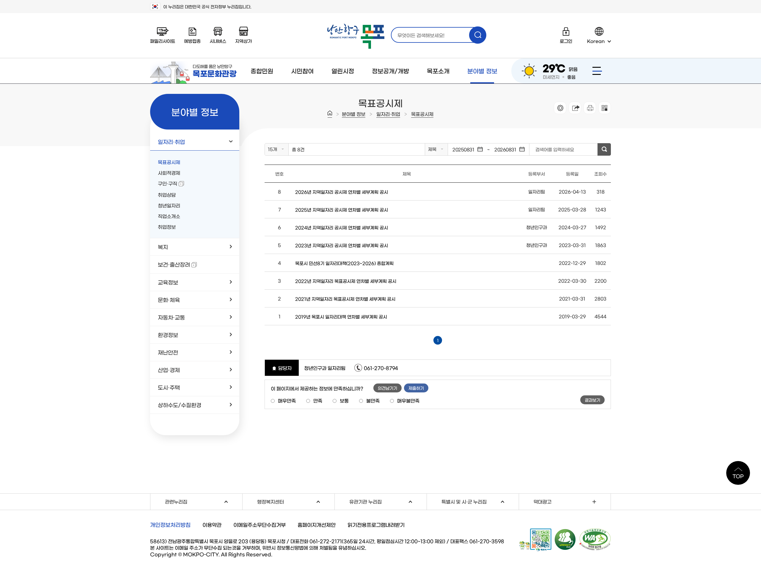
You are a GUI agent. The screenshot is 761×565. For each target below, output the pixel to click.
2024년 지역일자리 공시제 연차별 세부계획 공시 (341, 227)
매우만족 (287, 400)
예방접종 (192, 41)
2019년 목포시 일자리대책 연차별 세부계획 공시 (341, 316)
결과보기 (592, 400)
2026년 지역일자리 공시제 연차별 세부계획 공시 (341, 192)
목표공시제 (422, 113)
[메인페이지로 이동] (355, 36)
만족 (317, 400)
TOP (738, 476)
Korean (596, 41)
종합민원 (262, 71)
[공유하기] (575, 108)
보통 (344, 400)
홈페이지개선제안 (317, 524)
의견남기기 (387, 388)
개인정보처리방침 (170, 524)
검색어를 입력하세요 (554, 149)
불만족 (373, 400)
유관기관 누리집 (388, 501)
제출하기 (416, 388)
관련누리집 (203, 501)
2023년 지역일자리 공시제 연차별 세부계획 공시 (341, 245)
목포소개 (438, 71)
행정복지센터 (295, 501)
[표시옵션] (560, 108)
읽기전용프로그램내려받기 (376, 524)
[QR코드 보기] (604, 108)
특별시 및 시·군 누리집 (480, 501)
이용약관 (211, 524)
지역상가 (243, 41)
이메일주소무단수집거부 (259, 524)
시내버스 (218, 41)
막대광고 (542, 501)
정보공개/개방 (390, 71)
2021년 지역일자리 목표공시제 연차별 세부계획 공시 (345, 298)
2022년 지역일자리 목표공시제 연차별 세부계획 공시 (345, 281)
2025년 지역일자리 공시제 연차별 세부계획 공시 (341, 209)
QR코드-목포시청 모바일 (535, 539)
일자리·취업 (388, 113)
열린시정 (342, 71)
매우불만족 (408, 400)
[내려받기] (590, 108)
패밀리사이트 (162, 41)
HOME (330, 114)
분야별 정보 (482, 71)
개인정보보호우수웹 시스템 (565, 539)
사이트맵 (597, 71)
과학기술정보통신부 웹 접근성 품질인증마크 (595, 539)
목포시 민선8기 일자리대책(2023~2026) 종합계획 (344, 263)
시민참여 (302, 71)
